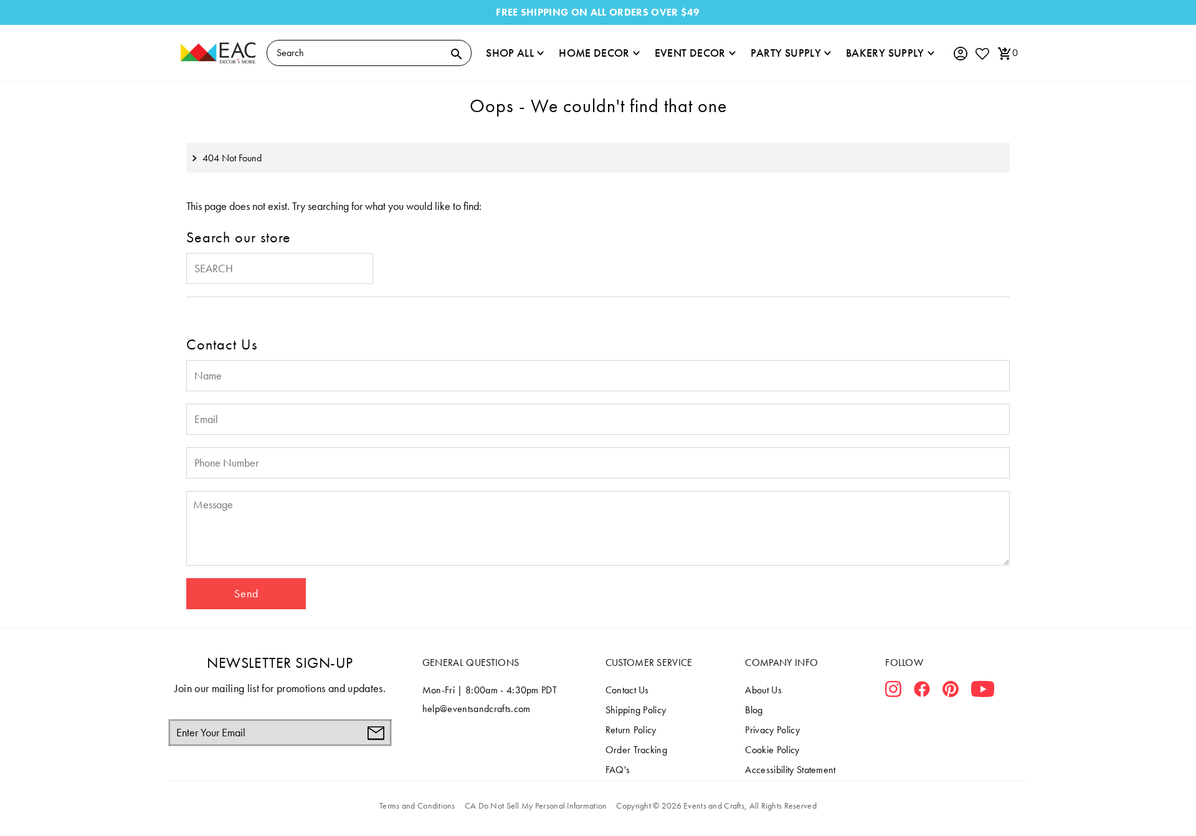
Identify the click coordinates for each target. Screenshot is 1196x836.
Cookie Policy (772, 749)
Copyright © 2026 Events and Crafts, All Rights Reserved (716, 805)
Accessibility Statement (790, 769)
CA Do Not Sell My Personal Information (536, 805)
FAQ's (617, 769)
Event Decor (690, 52)
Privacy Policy (772, 729)
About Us (763, 689)
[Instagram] (893, 691)
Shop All (510, 52)
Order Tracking (636, 749)
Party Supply (786, 52)
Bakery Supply (885, 52)
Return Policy (631, 729)
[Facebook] (922, 691)
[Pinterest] (950, 691)
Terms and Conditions (417, 805)
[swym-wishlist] (981, 53)
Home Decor (594, 52)
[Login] (960, 54)
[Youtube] (982, 691)
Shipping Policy (636, 709)
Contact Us (627, 689)
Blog (753, 709)
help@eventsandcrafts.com (476, 708)
